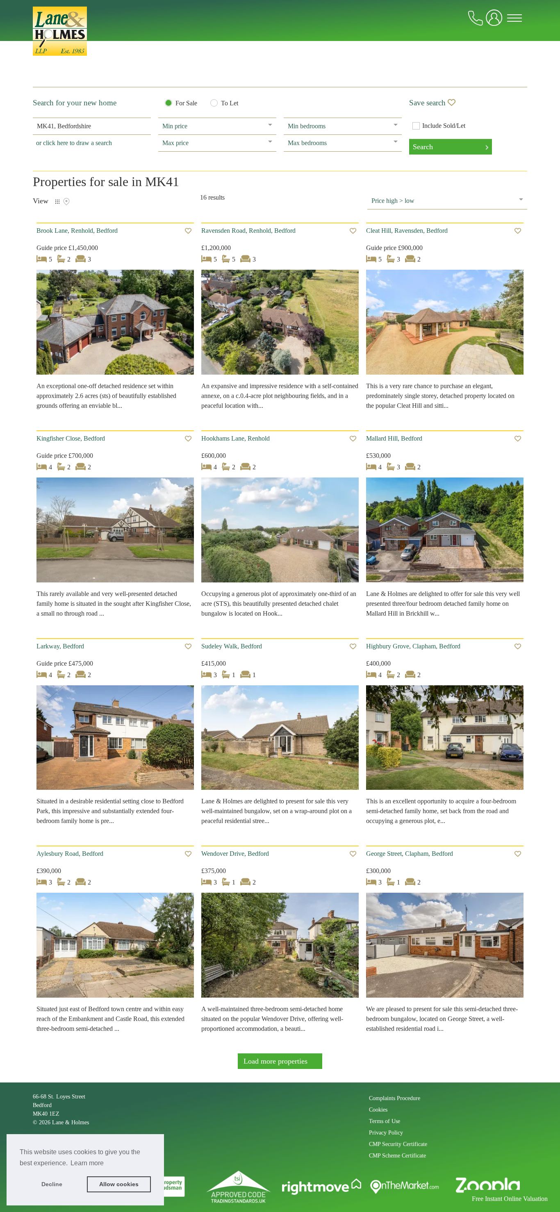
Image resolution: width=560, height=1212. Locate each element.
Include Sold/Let (443, 126)
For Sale (186, 103)
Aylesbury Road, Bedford (69, 853)
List (57, 201)
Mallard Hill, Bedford (394, 438)
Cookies (378, 1110)
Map (66, 201)
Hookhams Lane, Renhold (235, 438)
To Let (229, 103)
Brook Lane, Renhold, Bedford (77, 230)
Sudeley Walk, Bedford (231, 646)
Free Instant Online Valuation (510, 1198)
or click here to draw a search (74, 142)
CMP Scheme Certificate (397, 1156)
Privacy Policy (386, 1133)
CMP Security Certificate (398, 1144)
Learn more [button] (87, 1163)
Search (423, 147)
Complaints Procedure (394, 1098)
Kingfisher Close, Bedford (70, 438)
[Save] (188, 231)
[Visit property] (115, 324)
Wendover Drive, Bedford (235, 853)
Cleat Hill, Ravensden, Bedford (407, 230)
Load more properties (275, 1061)
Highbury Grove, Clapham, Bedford (413, 646)
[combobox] (92, 126)
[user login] (495, 21)
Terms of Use (384, 1121)
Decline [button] (51, 1184)
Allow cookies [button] (119, 1184)
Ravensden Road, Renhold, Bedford (248, 230)
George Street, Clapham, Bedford (409, 853)
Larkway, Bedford (60, 646)
